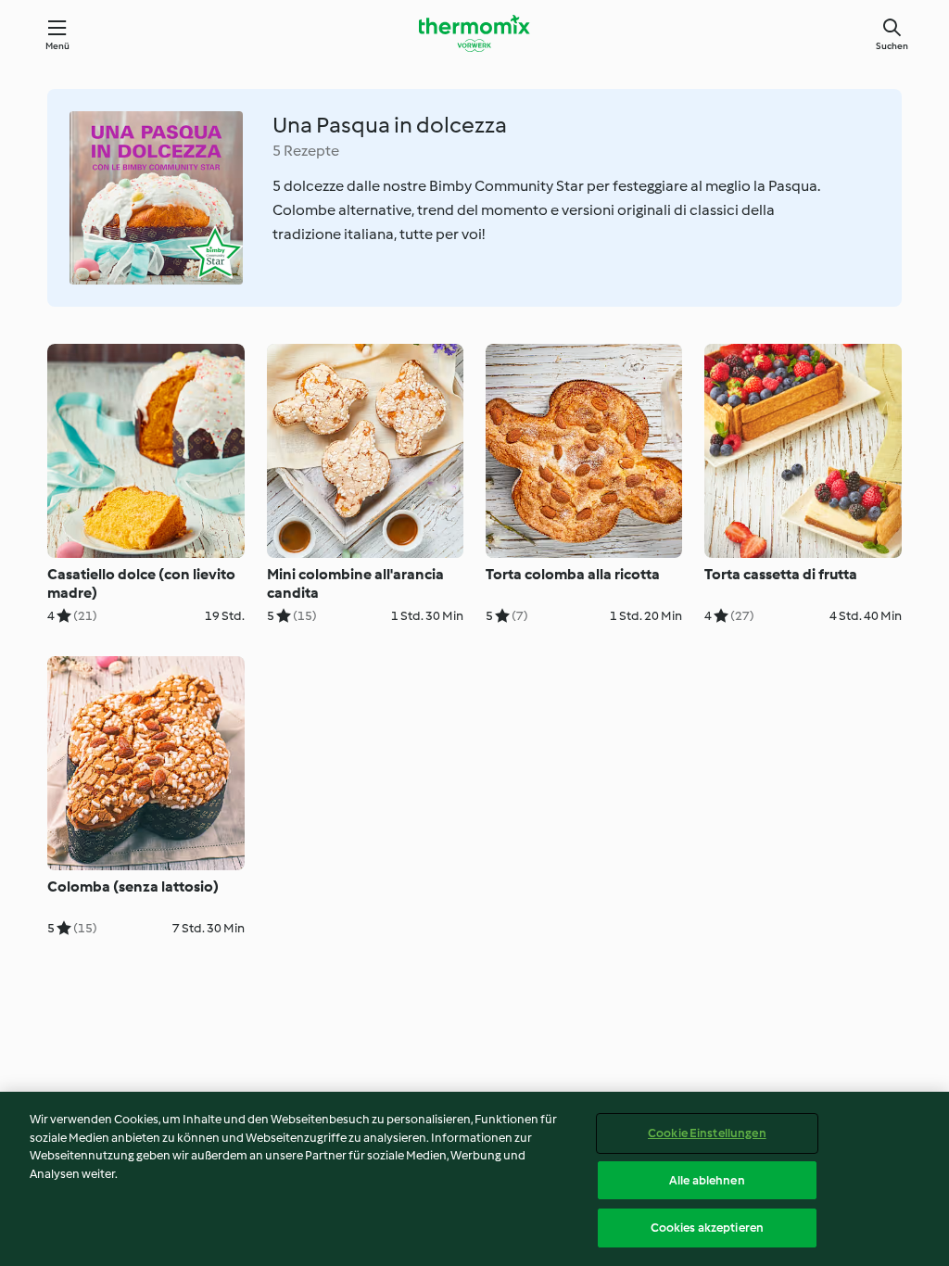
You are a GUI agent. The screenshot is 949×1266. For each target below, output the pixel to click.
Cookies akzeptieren (707, 1227)
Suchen (892, 46)
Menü (57, 46)
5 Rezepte (305, 150)
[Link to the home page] (474, 33)
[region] (474, 1179)
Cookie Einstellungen (707, 1133)
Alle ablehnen (707, 1180)
